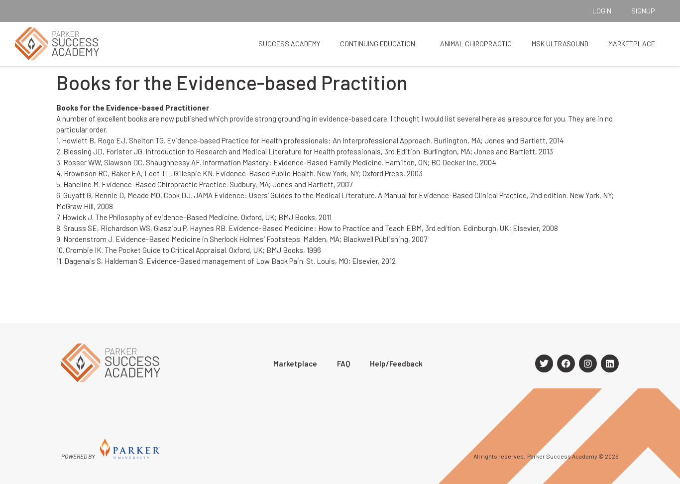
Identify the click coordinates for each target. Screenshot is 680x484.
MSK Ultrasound (560, 43)
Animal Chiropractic (476, 43)
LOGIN (601, 10)
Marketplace (631, 43)
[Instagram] (588, 363)
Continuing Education (377, 43)
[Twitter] (544, 363)
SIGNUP (643, 10)
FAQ (343, 363)
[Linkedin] (610, 363)
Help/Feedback (396, 363)
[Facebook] (566, 363)
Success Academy (289, 43)
